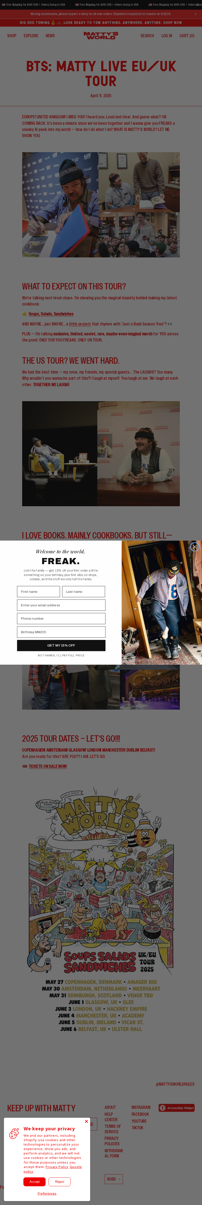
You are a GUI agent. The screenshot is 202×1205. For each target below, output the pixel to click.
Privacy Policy (57, 1167)
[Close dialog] (195, 547)
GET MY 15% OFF (61, 645)
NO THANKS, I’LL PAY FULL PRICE (61, 655)
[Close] (86, 1121)
